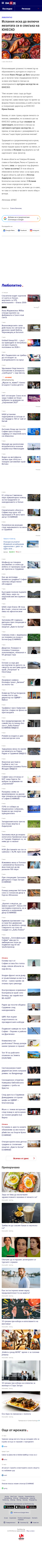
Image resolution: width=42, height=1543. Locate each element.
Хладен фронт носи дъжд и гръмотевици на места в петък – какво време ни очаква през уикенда (14, 979)
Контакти (34, 1518)
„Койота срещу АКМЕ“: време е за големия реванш (20, 1353)
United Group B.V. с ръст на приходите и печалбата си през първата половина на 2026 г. (14, 343)
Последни (7, 8)
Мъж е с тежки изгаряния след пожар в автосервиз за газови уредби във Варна (14, 1113)
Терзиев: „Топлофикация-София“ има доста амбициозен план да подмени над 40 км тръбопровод (14, 942)
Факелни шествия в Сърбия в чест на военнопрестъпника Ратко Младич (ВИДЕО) (14, 765)
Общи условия (30, 1531)
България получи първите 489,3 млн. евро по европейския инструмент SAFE (14, 595)
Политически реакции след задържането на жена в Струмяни (14, 527)
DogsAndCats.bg (29, 1496)
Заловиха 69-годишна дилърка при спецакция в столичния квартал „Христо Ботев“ (14, 623)
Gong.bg (20, 1496)
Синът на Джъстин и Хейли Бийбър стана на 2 (19, 1455)
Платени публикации (24, 1518)
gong (5, 1488)
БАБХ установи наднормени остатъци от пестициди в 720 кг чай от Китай (14, 417)
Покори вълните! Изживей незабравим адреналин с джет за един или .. (13, 547)
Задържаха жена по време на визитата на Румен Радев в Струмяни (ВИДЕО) (14, 751)
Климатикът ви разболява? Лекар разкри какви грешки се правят (14, 1043)
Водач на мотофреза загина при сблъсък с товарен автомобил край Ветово (13, 460)
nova (5, 1446)
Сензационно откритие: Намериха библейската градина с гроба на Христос (13, 1084)
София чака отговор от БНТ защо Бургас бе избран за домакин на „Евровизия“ (12, 780)
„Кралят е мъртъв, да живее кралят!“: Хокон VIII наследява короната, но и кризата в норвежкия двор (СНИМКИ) (14, 908)
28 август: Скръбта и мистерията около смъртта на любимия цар (20, 1469)
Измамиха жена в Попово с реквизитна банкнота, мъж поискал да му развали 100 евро (14, 865)
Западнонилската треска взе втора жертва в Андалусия (13, 823)
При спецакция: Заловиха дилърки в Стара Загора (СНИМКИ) (14, 879)
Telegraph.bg (33, 1500)
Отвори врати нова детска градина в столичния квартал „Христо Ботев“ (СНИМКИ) (14, 1145)
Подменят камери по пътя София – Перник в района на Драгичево (14, 1031)
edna (5, 1459)
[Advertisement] (21, 257)
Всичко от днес (21, 1158)
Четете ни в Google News (21, 1512)
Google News (10, 230)
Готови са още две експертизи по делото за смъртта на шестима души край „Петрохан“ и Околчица (14, 667)
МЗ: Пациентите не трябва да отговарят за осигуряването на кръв (14, 357)
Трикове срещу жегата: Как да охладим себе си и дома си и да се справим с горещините (20, 1440)
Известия (36, 1522)
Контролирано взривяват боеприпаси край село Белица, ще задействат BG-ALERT (14, 994)
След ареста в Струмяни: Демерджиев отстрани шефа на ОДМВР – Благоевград (13, 1098)
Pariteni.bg (5, 1500)
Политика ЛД (24, 1522)
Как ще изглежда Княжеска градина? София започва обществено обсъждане (14, 580)
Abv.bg (7, 1496)
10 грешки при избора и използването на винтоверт (20, 1322)
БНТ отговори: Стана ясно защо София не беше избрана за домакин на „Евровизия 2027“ (14, 399)
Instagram (36, 230)
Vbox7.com (13, 1496)
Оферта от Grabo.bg (7, 539)
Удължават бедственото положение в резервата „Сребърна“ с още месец (13, 370)
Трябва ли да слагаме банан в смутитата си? (19, 1226)
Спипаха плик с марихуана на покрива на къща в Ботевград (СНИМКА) (14, 637)
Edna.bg (12, 1500)
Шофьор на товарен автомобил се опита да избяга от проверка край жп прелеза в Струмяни (13, 565)
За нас (6, 1518)
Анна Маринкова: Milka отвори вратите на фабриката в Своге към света (13, 314)
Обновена (5, 958)
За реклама (12, 1518)
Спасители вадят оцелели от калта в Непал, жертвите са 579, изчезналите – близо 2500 (14, 299)
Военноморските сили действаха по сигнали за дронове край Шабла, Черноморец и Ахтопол (13, 328)
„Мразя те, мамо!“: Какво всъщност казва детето (13, 383)
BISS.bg (15, 1498)
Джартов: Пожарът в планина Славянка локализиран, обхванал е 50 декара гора (14, 651)
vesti (5, 1475)
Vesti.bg (19, 1500)
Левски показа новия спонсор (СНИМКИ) (18, 1484)
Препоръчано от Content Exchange (28, 1420)
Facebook (23, 230)
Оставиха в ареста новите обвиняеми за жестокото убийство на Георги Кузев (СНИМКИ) (14, 1131)
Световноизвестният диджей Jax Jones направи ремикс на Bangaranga (14, 1071)
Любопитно (12, 285)
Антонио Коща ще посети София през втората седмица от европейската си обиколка (14, 432)
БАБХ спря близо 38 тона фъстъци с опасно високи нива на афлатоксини (14, 609)
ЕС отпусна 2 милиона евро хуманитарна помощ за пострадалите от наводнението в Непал (14, 498)
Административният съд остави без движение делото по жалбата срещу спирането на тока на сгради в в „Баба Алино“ (14, 925)
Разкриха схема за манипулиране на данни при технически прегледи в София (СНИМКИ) (14, 795)
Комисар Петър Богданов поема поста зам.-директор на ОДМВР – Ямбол (13, 696)
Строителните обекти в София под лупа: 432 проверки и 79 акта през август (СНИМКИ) (13, 513)
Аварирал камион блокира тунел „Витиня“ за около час (13, 682)
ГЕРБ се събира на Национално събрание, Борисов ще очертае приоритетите (13, 810)
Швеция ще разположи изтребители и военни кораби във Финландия (13, 446)
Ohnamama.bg (24, 1498)
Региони (26, 8)
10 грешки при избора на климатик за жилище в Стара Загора (18, 1384)
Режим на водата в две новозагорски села (12, 737)
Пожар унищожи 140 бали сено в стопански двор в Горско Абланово (14, 892)
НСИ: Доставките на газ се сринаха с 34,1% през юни (14, 850)
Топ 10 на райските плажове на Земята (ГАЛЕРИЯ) (11, 1055)
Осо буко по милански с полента (16, 1414)
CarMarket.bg (8, 1498)
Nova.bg (25, 1500)
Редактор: (5, 208)
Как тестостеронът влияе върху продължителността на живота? (16, 1291)
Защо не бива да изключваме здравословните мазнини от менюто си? (19, 1195)
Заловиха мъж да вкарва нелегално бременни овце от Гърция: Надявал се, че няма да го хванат (14, 837)
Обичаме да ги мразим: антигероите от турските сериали (19, 1260)
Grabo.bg (32, 1498)
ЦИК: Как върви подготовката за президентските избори (13, 1019)
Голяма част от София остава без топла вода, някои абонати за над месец (13, 964)
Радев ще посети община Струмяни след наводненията (13, 1007)
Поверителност (10, 1522)
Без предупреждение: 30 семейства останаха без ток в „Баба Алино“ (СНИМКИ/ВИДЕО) (13, 724)
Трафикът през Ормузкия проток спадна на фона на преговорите (14, 710)
